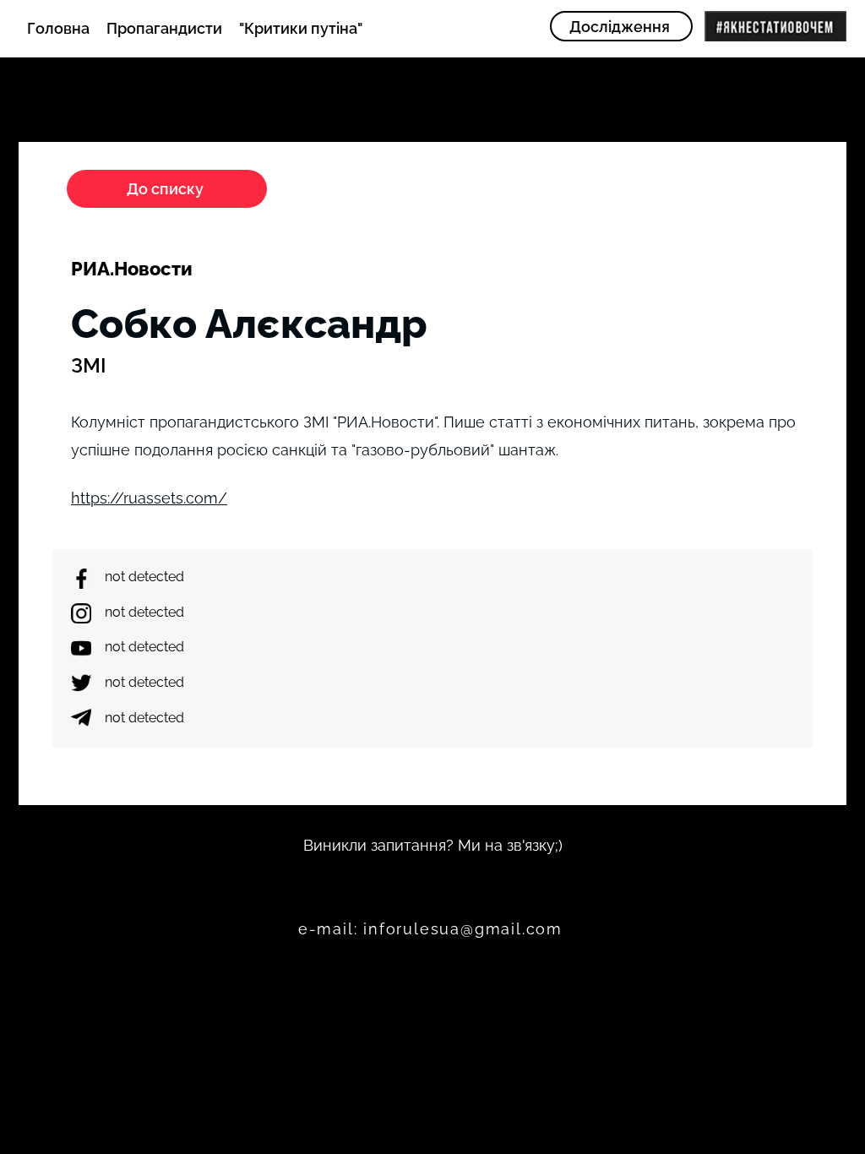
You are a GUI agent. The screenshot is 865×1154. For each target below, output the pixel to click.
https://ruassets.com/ (149, 498)
